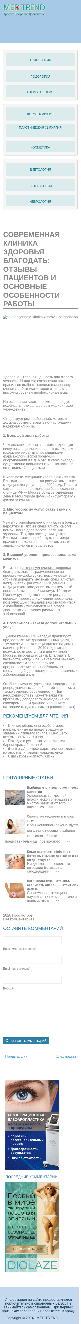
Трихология (40, 60)
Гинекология (40, 186)
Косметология (40, 114)
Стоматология (40, 92)
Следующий (67, 1056)
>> (51, 807)
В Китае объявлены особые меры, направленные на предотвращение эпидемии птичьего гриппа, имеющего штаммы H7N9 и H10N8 (35, 731)
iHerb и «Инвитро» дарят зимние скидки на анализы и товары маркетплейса (39, 750)
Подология (40, 76)
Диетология (40, 169)
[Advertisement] (42, 769)
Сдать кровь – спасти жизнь (31, 756)
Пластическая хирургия (40, 127)
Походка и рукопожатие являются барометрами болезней (34, 743)
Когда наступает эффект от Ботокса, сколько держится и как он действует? (53, 856)
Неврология (40, 201)
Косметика (40, 147)
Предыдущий (15, 1056)
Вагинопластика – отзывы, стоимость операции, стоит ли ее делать (54, 885)
